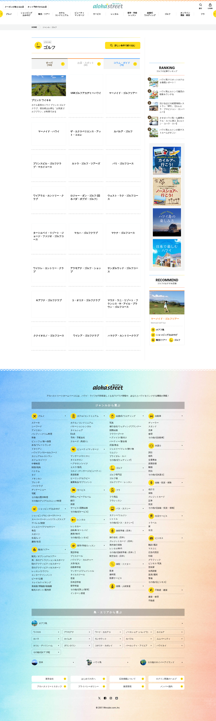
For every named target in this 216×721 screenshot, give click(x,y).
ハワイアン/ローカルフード (44, 452)
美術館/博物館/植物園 (42, 586)
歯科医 (112, 574)
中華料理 (36, 463)
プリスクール (77, 556)
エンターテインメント (42, 575)
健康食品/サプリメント (81, 482)
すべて (49, 63)
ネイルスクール (78, 574)
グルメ (41, 416)
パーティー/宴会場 (118, 441)
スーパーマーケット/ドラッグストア (48, 519)
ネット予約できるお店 (37, 7)
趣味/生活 (36, 541)
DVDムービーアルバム (81, 497)
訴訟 (150, 452)
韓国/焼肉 (36, 467)
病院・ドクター (123, 564)
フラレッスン (115, 500)
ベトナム (36, 471)
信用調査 (152, 571)
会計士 (151, 489)
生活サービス (161, 516)
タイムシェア (77, 430)
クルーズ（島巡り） (80, 441)
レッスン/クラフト (40, 571)
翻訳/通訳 (153, 545)
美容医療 (75, 474)
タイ (34, 475)
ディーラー (153, 423)
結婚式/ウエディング (125, 416)
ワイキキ (37, 632)
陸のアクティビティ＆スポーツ (46, 564)
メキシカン (37, 478)
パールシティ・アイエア (136, 645)
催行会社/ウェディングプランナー (125, 426)
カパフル (130, 639)
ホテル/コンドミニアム (88, 416)
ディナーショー (39, 490)
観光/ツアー (161, 340)
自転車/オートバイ (79, 530)
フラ (118, 490)
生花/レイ (36, 538)
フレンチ (36, 482)
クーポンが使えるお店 (14, 7)
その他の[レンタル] (79, 537)
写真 (111, 423)
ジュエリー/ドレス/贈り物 (121, 449)
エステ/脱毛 (76, 467)
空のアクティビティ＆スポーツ (46, 567)
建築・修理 (153, 597)
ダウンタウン (70, 645)
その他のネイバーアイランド (161, 662)
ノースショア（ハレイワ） (137, 632)
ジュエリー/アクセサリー (43, 527)
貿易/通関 (153, 574)
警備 (150, 578)
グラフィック (154, 560)
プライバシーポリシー (88, 686)
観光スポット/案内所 (41, 590)
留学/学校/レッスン (86, 545)
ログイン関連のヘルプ (166, 679)
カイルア (160, 632)
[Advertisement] (167, 50)
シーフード (37, 426)
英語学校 (75, 552)
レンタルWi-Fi (115, 548)
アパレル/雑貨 (38, 523)
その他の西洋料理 (40, 497)
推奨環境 (127, 686)
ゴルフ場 (113, 478)
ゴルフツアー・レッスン (120, 482)
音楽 (73, 578)
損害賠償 (152, 463)
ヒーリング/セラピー (80, 478)
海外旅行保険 (115, 545)
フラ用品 (113, 497)
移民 (150, 456)
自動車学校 (76, 567)
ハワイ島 (97, 662)
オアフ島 (160, 329)
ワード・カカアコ (102, 632)
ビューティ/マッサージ (88, 449)
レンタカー (76, 526)
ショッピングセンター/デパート (46, 515)
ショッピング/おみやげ (166, 335)
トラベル (152, 523)
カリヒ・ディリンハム (43, 645)
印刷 (150, 556)
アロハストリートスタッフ (49, 686)
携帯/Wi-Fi (75, 534)
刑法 (150, 471)
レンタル (81, 519)
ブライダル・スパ (117, 456)
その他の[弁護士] (156, 474)
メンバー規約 (166, 686)
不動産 (151, 600)
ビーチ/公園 (37, 579)
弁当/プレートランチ (41, 445)
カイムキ (68, 639)
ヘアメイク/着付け (118, 437)
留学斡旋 (75, 586)
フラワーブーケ (116, 434)
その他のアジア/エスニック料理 (46, 501)
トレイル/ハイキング (41, 582)
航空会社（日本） (117, 556)
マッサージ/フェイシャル (82, 571)
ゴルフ (177, 340)
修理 (150, 434)
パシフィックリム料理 (42, 434)
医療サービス (115, 578)
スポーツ (36, 534)
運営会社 (49, 679)
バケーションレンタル (81, 426)
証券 (150, 500)
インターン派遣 (78, 593)
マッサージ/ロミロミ (80, 456)
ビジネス (159, 538)
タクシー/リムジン (118, 515)
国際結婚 (113, 430)
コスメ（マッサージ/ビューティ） (86, 471)
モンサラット (101, 639)
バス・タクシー (123, 508)
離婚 (150, 467)
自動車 (158, 416)
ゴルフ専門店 (115, 474)
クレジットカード (156, 497)
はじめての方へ (88, 679)
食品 (34, 530)
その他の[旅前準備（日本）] (122, 552)
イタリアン (37, 449)
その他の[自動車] (156, 437)
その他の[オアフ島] (41, 652)
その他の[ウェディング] (120, 460)
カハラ (36, 639)
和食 (34, 437)
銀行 (73, 500)
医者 (111, 571)
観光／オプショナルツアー (44, 556)
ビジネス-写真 (154, 563)
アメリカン (37, 430)
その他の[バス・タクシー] (121, 523)
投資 (150, 504)
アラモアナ (69, 632)
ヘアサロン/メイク (79, 463)
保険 (150, 493)
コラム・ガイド (122, 63)
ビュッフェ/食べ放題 (41, 441)
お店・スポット (85, 63)
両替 (73, 504)
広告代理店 (153, 552)
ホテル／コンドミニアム (82, 423)
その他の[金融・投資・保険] (161, 508)
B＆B (73, 434)
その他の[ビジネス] (157, 582)
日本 (41, 662)
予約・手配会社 (78, 437)
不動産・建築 (161, 590)
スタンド (152, 426)
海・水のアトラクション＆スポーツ (48, 560)
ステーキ (36, 423)
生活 (150, 530)
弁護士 (158, 445)
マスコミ (152, 548)
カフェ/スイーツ (39, 460)
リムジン (113, 452)
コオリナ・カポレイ (104, 645)
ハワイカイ (161, 645)
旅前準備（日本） (124, 530)
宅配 (34, 493)
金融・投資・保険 (163, 482)
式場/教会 (114, 445)
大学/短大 (75, 563)
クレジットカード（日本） (121, 541)
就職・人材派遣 (123, 586)
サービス (81, 490)
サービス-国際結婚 (79, 508)
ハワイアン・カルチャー (82, 560)
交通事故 (152, 460)
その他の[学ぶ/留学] (80, 589)
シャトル (113, 519)
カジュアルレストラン (42, 456)
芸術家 (151, 567)
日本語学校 (76, 582)
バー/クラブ (37, 486)
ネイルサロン (77, 460)
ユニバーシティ (163, 639)
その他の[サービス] (79, 512)
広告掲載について (127, 679)
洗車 (150, 430)
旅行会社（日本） (117, 537)
